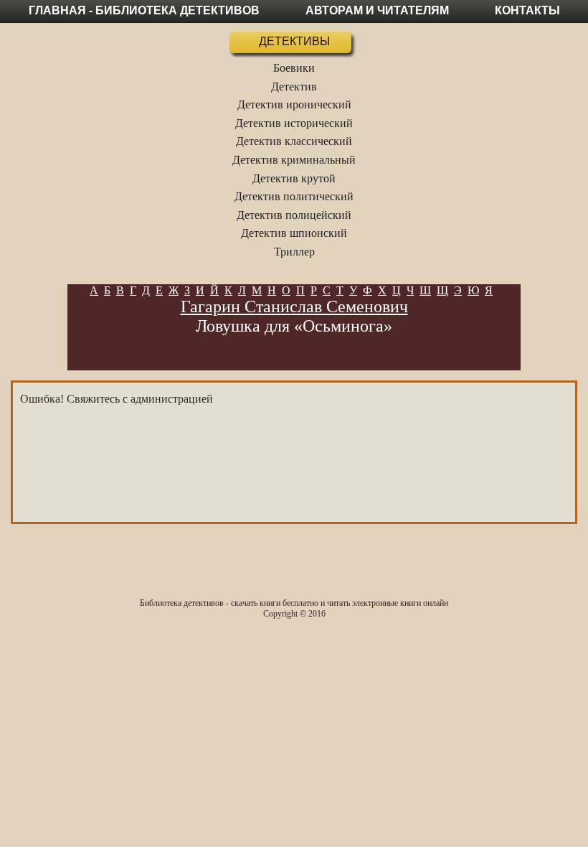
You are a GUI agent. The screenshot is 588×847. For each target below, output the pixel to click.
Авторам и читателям (377, 10)
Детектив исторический (294, 123)
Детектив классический (294, 141)
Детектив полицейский (294, 215)
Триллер (294, 251)
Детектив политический (294, 196)
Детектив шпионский (294, 233)
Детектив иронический (294, 104)
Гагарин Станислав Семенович (294, 306)
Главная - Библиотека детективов (144, 10)
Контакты (527, 10)
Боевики (294, 68)
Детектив (294, 86)
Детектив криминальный (294, 160)
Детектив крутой (294, 178)
